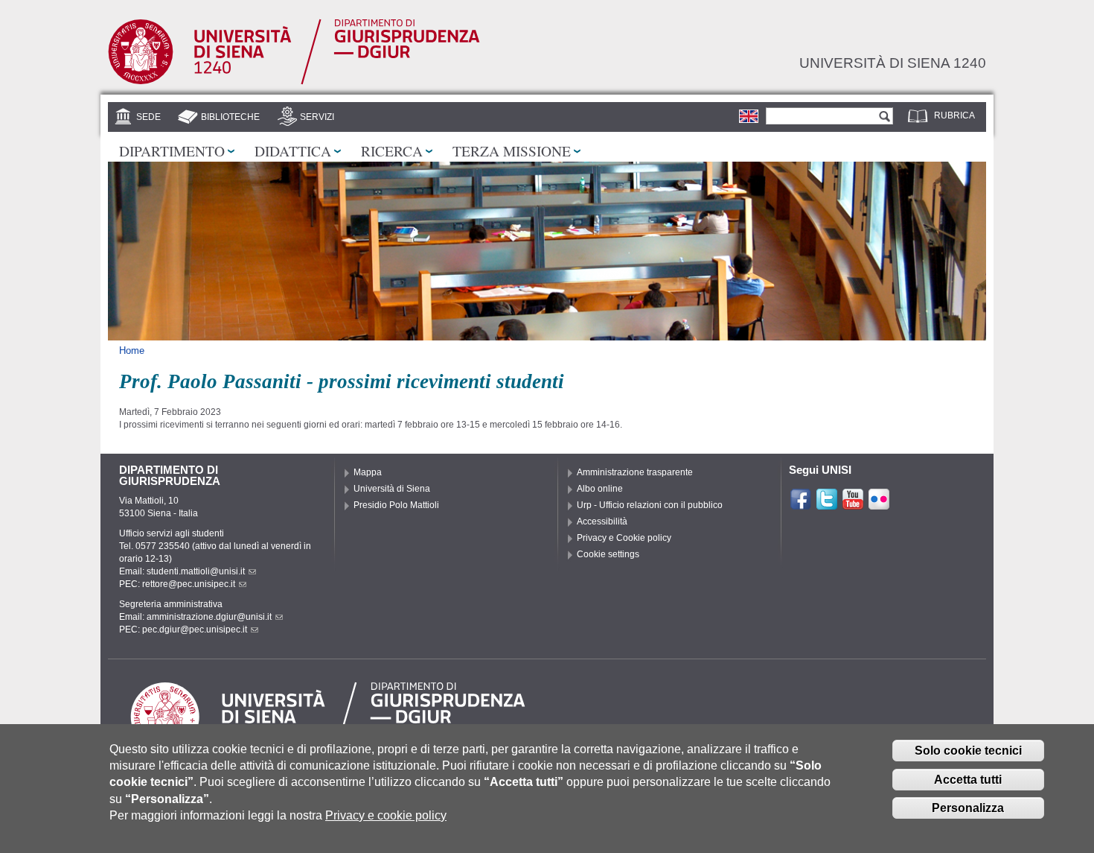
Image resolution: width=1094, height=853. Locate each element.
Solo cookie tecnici (968, 750)
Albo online (600, 488)
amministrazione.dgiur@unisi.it (209, 617)
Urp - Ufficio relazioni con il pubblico (650, 505)
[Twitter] (827, 504)
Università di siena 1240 (892, 62)
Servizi (317, 117)
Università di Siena (392, 488)
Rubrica (954, 115)
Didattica (293, 150)
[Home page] (294, 81)
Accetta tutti (968, 779)
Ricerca (392, 150)
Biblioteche (230, 117)
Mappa (368, 472)
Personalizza (968, 808)
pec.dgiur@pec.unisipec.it (194, 629)
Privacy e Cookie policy (624, 538)
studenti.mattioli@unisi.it (196, 571)
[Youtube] (853, 504)
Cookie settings (608, 554)
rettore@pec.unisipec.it (188, 584)
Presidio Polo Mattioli (396, 505)
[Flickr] (879, 504)
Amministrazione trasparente (635, 472)
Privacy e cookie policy (386, 815)
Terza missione (511, 150)
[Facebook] (801, 504)
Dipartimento (172, 150)
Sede (148, 117)
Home (131, 350)
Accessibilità (602, 521)
